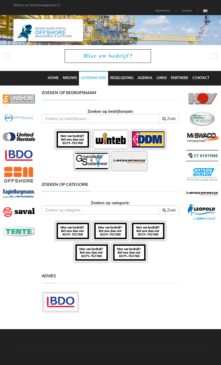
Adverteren (162, 10)
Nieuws (70, 78)
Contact (187, 10)
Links (162, 78)
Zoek (171, 118)
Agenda (145, 78)
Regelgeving (121, 78)
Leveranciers (93, 78)
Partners (179, 78)
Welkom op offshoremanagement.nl (36, 5)
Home (53, 78)
